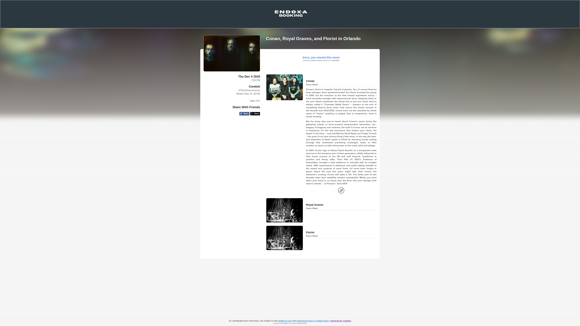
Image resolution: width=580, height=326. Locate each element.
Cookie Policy (323, 321)
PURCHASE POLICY (306, 321)
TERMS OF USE (285, 321)
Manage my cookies (341, 321)
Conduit (254, 86)
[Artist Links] (341, 191)
